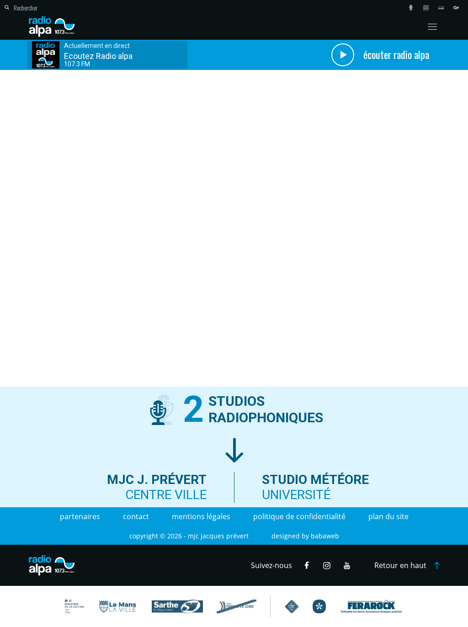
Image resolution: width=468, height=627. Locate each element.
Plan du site (388, 516)
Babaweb (325, 535)
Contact (136, 516)
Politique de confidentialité (299, 516)
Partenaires (80, 516)
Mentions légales (201, 516)
